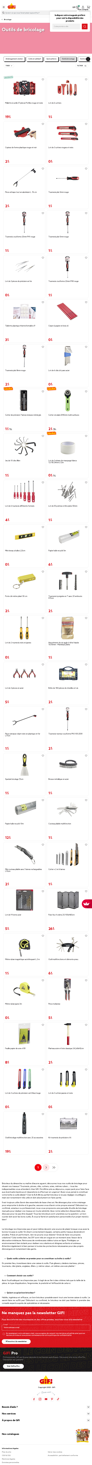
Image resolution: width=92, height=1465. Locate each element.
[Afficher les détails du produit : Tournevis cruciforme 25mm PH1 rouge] (24, 222)
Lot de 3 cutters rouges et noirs (60, 148)
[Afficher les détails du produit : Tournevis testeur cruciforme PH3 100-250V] (67, 719)
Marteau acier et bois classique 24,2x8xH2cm (66, 1049)
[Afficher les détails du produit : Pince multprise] (67, 989)
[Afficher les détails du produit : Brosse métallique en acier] (67, 764)
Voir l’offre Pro (13, 1366)
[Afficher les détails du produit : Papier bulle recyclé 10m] (24, 809)
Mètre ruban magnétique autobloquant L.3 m (22, 959)
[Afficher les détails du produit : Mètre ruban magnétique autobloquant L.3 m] (24, 945)
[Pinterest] (52, 1399)
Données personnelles (10, 1462)
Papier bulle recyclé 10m (14, 824)
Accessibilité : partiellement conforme (63, 1455)
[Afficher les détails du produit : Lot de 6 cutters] (67, 88)
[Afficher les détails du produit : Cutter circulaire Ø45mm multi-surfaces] (67, 400)
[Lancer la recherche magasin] (85, 26)
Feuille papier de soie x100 (15, 1049)
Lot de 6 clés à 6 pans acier (58, 371)
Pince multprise (54, 1004)
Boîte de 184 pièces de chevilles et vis (63, 688)
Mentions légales (8, 1459)
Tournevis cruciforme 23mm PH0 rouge (63, 281)
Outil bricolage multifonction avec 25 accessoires (24, 1138)
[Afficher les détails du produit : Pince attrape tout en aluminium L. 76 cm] (24, 177)
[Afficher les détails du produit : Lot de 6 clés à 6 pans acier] (67, 356)
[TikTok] (58, 1399)
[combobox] (46, 12)
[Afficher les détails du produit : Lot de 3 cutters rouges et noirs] (67, 133)
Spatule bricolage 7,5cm (14, 779)
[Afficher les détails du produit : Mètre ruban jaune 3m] (24, 989)
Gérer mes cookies (55, 1452)
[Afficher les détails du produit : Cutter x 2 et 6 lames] (67, 854)
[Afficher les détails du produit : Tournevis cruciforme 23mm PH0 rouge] (67, 266)
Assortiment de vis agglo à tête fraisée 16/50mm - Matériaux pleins (63, 644)
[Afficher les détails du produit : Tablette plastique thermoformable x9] (24, 311)
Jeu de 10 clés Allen (12, 461)
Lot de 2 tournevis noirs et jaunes (18, 643)
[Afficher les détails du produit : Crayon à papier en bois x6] (67, 311)
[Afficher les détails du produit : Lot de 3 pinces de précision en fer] (24, 266)
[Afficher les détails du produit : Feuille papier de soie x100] (24, 1034)
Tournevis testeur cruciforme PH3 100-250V (65, 734)
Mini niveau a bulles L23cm (15, 551)
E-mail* (6, 1325)
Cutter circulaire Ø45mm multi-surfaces (63, 415)
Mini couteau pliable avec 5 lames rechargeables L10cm (23, 870)
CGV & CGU (6, 1455)
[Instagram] (40, 1399)
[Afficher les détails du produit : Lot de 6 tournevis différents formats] (24, 491)
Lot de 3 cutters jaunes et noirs (60, 1093)
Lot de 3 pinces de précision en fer (18, 281)
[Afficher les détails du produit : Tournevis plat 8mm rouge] (24, 356)
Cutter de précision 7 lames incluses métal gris (23, 415)
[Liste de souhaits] (42, 79)
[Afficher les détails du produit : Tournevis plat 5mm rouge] (67, 222)
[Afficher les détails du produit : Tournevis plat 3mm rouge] (67, 177)
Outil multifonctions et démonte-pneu (63, 959)
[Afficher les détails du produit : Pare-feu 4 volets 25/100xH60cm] (67, 900)
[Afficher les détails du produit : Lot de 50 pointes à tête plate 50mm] (67, 491)
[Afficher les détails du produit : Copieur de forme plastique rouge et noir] (24, 133)
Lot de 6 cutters (54, 103)
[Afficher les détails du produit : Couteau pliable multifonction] (67, 809)
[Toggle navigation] (4, 7)
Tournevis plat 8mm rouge (15, 371)
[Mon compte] (83, 7)
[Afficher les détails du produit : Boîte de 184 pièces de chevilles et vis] (67, 673)
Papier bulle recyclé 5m (57, 551)
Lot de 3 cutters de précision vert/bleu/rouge (23, 1093)
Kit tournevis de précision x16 (59, 1138)
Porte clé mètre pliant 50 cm (16, 596)
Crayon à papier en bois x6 (58, 326)
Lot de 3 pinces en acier (14, 688)
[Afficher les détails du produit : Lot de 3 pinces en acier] (24, 673)
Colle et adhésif (34, 59)
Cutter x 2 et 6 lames (56, 869)
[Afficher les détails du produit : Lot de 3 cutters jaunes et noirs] (67, 1078)
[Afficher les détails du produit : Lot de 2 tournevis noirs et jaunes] (24, 628)
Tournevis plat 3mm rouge (58, 192)
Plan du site (6, 1452)
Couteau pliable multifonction (59, 824)
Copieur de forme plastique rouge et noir (21, 148)
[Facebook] (34, 1399)
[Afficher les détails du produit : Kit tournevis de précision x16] (67, 1123)
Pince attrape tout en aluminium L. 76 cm (21, 192)
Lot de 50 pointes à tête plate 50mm (62, 506)
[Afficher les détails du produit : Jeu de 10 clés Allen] (24, 446)
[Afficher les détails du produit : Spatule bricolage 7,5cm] (24, 764)
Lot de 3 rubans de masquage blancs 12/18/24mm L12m (62, 462)
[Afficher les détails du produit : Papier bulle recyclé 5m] (67, 536)
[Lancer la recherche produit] (3, 13)
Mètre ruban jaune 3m (13, 1004)
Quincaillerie (51, 59)
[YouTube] (46, 1399)
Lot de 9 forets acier (13, 915)
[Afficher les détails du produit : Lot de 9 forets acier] (24, 900)
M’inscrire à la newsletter (16, 1342)
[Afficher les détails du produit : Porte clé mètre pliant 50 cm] (24, 581)
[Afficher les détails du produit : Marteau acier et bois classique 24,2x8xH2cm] (67, 1034)
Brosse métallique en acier (58, 779)
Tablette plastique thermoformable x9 (20, 326)
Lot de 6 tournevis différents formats (19, 506)
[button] (77, 7)
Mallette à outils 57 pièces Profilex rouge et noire (24, 103)
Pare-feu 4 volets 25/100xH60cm (61, 915)
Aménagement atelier (14, 59)
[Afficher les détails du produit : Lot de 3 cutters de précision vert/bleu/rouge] (24, 1078)
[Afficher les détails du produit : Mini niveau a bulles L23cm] (24, 536)
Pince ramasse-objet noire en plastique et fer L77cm (22, 735)
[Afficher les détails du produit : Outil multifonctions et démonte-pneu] (67, 945)
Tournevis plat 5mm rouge (58, 237)
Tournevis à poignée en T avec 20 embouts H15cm (65, 597)
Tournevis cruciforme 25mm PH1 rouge (20, 237)
